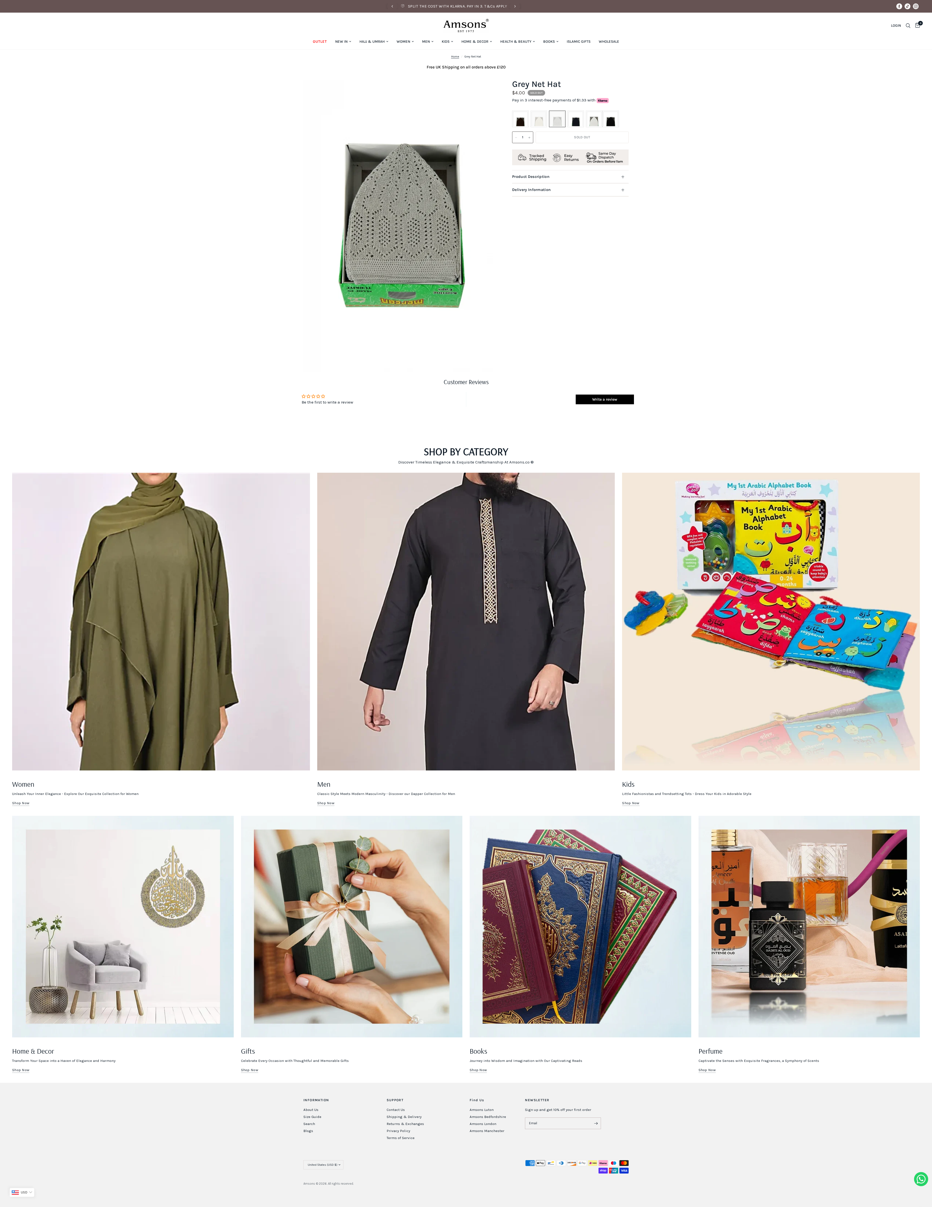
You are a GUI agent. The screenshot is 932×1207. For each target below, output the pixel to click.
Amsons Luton (482, 1110)
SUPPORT (395, 1100)
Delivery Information (531, 189)
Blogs (308, 1131)
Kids (445, 41)
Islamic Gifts (579, 41)
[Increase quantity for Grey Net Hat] (529, 137)
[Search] (908, 25)
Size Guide (312, 1117)
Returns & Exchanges (405, 1124)
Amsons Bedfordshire (488, 1117)
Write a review (604, 399)
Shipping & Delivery (404, 1117)
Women (403, 41)
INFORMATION (316, 1100)
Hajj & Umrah (372, 41)
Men (426, 41)
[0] (916, 25)
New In (341, 41)
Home (455, 56)
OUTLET (320, 41)
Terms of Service (401, 1138)
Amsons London (483, 1124)
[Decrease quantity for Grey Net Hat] (516, 137)
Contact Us (396, 1110)
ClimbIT (376, 1183)
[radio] (520, 119)
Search (309, 1124)
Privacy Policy (398, 1131)
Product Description (530, 176)
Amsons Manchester (487, 1131)
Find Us (477, 1100)
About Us (310, 1110)
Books (549, 41)
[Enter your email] (596, 1123)
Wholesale (609, 41)
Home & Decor (474, 41)
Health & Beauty (515, 41)
